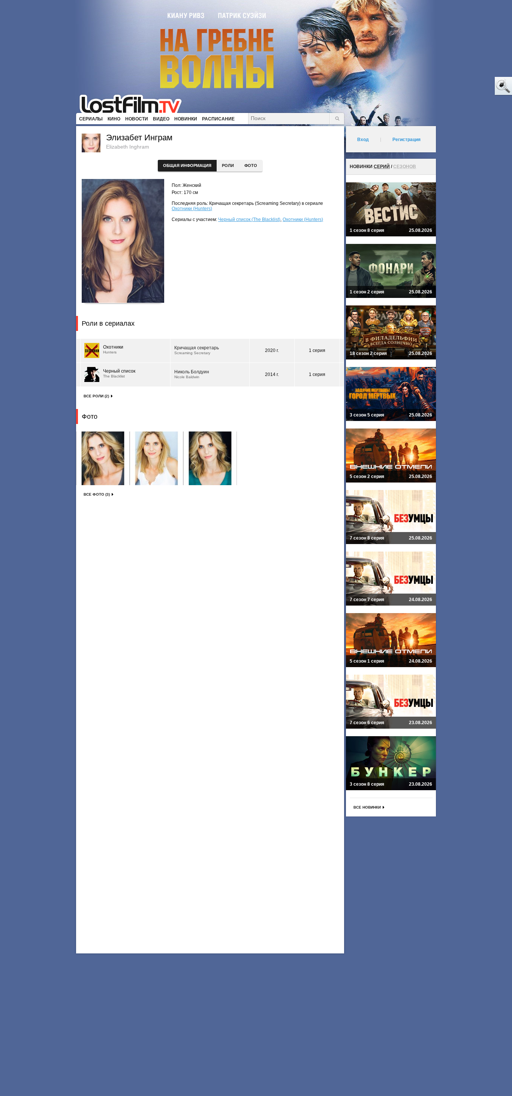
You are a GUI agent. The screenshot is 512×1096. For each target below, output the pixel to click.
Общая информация (187, 165)
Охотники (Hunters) (192, 208)
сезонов (404, 166)
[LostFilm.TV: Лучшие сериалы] (134, 103)
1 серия (317, 350)
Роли (228, 165)
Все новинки (367, 807)
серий (382, 166)
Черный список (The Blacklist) (249, 219)
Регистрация (406, 139)
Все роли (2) (96, 396)
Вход (363, 139)
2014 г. (272, 374)
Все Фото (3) (97, 494)
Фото (250, 165)
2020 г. (272, 350)
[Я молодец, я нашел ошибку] (474, 86)
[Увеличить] (103, 458)
